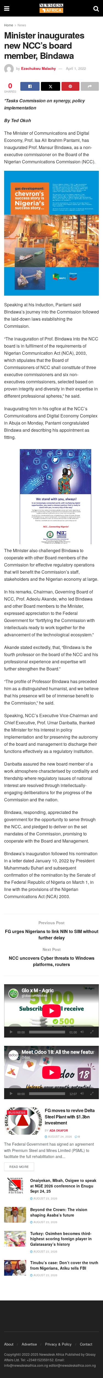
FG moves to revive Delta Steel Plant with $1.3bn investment (69, 1116)
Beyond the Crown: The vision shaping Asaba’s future (58, 1212)
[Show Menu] (6, 8)
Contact (86, 1344)
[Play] (11, 1032)
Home (8, 25)
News (22, 25)
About (8, 1344)
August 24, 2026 (59, 1136)
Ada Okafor (58, 1130)
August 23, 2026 (45, 1198)
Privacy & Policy (58, 1344)
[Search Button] (96, 8)
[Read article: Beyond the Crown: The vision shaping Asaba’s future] (15, 1215)
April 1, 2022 (76, 68)
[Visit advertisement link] (51, 233)
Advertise (29, 1344)
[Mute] (82, 1032)
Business (17, 1112)
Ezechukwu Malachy (38, 68)
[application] (51, 1011)
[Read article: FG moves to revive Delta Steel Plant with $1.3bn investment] (23, 1121)
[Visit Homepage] (51, 8)
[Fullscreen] (91, 1032)
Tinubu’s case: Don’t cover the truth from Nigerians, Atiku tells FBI (64, 1265)
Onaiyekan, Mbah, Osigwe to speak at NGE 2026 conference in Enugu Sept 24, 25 (63, 1186)
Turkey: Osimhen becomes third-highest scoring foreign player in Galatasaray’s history (61, 1239)
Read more (21, 1166)
